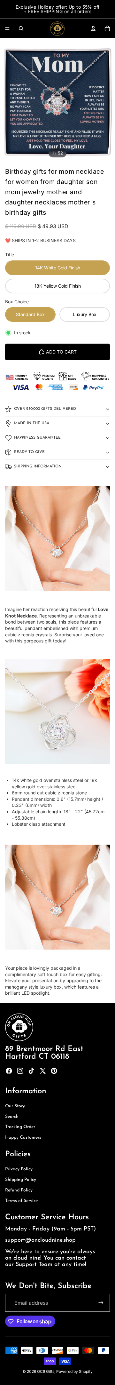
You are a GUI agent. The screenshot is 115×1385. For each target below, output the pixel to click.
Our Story (15, 1106)
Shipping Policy (20, 1179)
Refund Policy (19, 1190)
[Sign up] (101, 1303)
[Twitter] (43, 1071)
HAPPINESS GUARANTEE (37, 438)
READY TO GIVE (29, 452)
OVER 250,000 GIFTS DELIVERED (45, 409)
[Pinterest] (54, 1071)
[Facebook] (9, 1071)
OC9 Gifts (45, 1371)
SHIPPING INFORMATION (38, 466)
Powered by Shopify (74, 1371)
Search (12, 1116)
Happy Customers (23, 1137)
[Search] (21, 28)
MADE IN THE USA (31, 423)
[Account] (93, 28)
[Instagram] (20, 1071)
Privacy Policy (19, 1169)
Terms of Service (21, 1200)
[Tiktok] (31, 1071)
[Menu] (7, 28)
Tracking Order (20, 1127)
